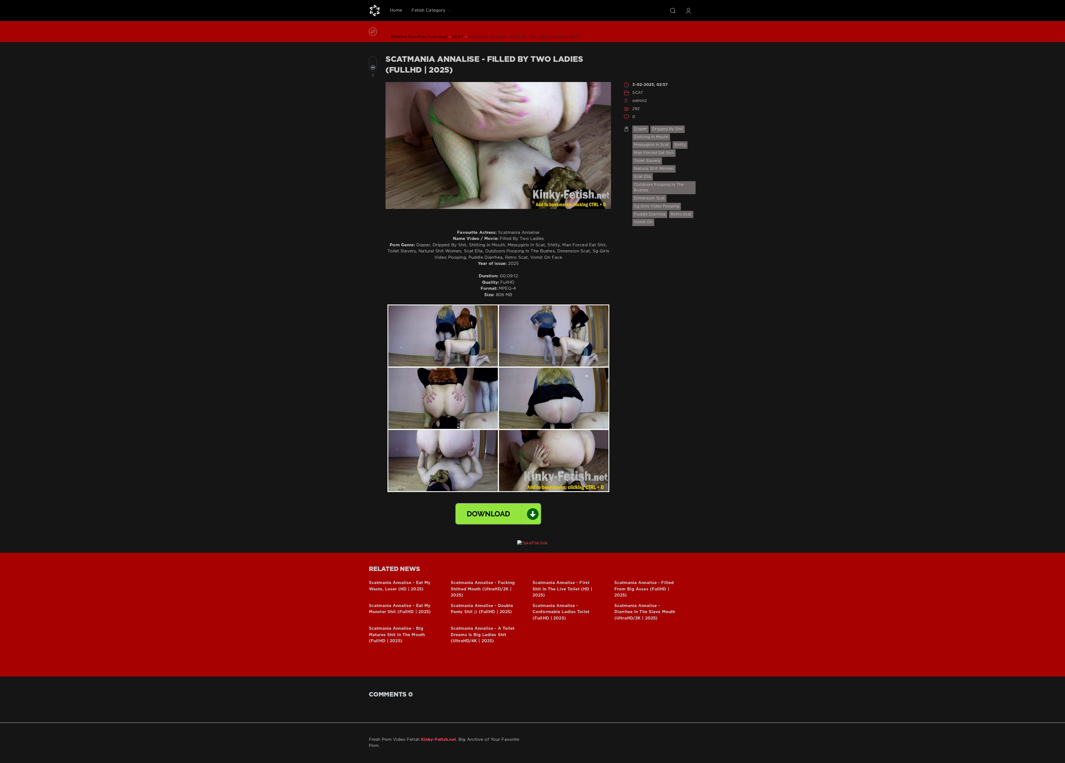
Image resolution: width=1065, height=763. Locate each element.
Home (396, 10)
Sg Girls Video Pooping (656, 206)
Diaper (640, 129)
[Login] (688, 10)
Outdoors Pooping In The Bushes (659, 187)
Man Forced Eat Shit (654, 153)
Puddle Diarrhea (650, 214)
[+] (373, 60)
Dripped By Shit (667, 129)
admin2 (639, 101)
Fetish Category (428, 10)
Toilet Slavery (647, 161)
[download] (498, 514)
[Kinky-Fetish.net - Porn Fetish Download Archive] (374, 10)
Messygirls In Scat (651, 145)
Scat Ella (642, 176)
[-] (373, 67)
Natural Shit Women (654, 168)
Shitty (680, 145)
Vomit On (643, 222)
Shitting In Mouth (651, 137)
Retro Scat (681, 214)
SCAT (637, 92)
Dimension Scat (649, 198)
